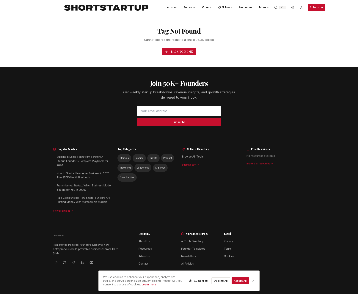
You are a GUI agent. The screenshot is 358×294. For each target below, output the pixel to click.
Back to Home (182, 51)
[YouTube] (91, 262)
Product (167, 158)
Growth (153, 158)
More (262, 7)
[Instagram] (55, 262)
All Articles (187, 263)
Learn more (149, 284)
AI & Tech (160, 167)
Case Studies (127, 177)
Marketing (125, 167)
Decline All (221, 280)
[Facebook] (73, 262)
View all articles (61, 210)
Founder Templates (193, 248)
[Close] (253, 280)
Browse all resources (258, 163)
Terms (228, 248)
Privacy (228, 241)
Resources (145, 248)
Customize (201, 280)
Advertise (144, 256)
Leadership (143, 167)
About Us (144, 241)
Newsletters (188, 256)
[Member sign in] (301, 7)
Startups (124, 158)
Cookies (229, 256)
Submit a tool (189, 164)
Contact (143, 263)
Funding (139, 158)
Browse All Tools (193, 156)
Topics (187, 7)
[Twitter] (64, 262)
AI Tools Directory (192, 241)
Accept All (240, 280)
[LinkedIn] (82, 262)
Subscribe (316, 7)
